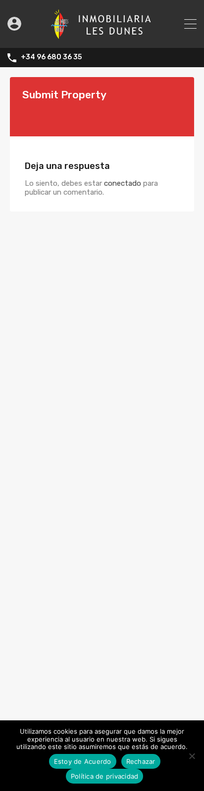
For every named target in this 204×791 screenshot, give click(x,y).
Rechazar (140, 761)
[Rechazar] (192, 756)
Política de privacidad (105, 776)
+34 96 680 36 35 (51, 57)
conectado (122, 183)
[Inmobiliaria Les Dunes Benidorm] (102, 36)
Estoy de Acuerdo (82, 761)
